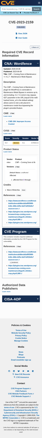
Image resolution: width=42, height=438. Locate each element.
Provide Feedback (30, 13)
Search (36, 9)
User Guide (22, 38)
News (21, 352)
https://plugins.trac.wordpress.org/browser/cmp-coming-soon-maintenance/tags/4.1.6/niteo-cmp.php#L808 (22, 215)
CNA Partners (21, 391)
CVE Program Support (20, 388)
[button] (39, 3)
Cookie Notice (21, 338)
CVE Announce (22, 377)
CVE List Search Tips (11, 13)
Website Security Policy (21, 333)
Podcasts (21, 357)
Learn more (8, 116)
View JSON (22, 33)
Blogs (21, 355)
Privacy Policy (21, 335)
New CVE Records (22, 374)
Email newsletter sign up (21, 360)
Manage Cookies (21, 341)
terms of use (9, 407)
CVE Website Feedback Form (20, 394)
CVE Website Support (20, 396)
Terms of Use (21, 330)
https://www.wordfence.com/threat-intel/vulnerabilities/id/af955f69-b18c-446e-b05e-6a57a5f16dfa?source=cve (22, 205)
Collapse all (35, 47)
